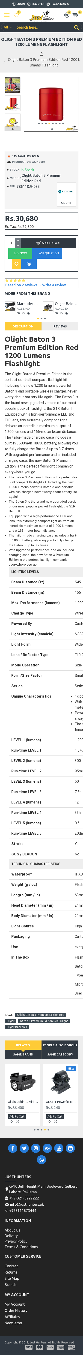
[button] (39, 123)
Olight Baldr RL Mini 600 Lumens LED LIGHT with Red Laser (23, 1101)
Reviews (60, 326)
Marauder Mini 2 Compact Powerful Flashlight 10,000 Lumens (29, 304)
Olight (10, 1020)
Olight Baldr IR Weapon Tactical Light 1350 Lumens (67, 304)
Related (23, 1045)
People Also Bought (60, 1045)
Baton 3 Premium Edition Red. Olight (44, 1020)
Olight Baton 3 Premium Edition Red (40, 1014)
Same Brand (23, 1054)
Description (23, 326)
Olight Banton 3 (16, 1026)
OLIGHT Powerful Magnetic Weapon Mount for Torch (61, 1101)
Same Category (60, 1054)
